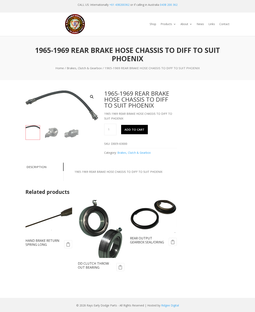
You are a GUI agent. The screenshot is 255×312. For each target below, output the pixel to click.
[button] (91, 96)
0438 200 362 (169, 5)
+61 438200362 (119, 5)
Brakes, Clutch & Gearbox (84, 68)
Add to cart (134, 129)
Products (166, 24)
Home (59, 68)
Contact (224, 24)
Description (36, 167)
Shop (153, 24)
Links (211, 24)
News (200, 24)
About (184, 24)
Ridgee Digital (170, 305)
